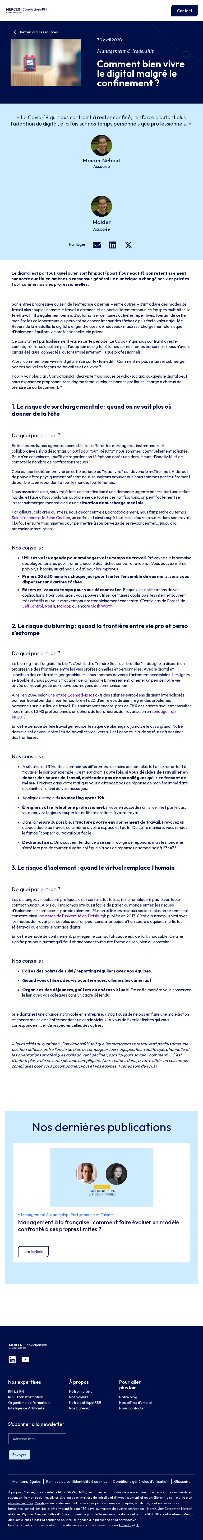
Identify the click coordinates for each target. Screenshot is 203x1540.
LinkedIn (125, 1525)
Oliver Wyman (22, 1514)
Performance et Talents (92, 1214)
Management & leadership (125, 50)
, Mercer (185, 1509)
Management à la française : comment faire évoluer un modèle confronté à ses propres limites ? (98, 1225)
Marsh (63, 1492)
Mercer (29, 1492)
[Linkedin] (12, 1360)
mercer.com (81, 1525)
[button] (97, 245)
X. (137, 1525)
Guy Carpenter (168, 1509)
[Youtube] (25, 1360)
